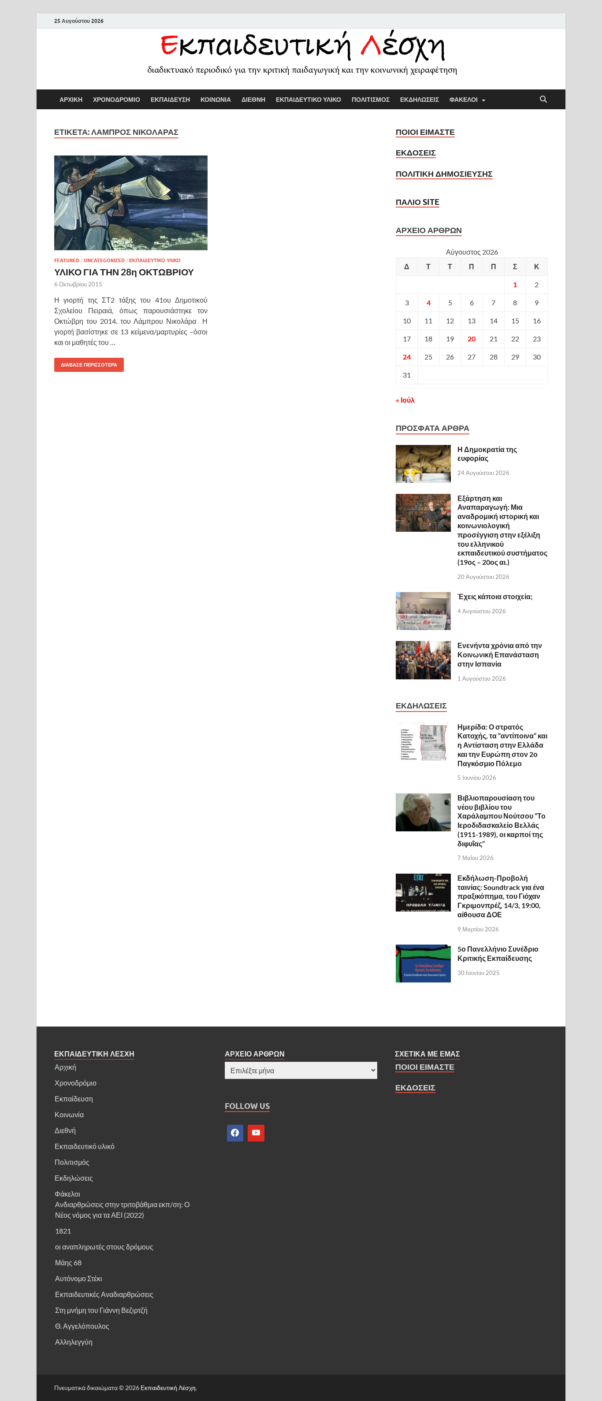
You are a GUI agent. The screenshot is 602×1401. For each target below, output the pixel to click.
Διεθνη (253, 99)
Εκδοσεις (416, 152)
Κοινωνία (69, 1114)
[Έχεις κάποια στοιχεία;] (423, 597)
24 (407, 356)
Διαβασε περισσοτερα (85, 363)
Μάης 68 (68, 1262)
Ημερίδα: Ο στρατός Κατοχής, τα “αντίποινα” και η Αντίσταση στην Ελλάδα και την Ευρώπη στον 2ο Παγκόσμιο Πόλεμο (502, 745)
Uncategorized (104, 260)
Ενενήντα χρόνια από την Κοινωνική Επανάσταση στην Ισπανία (499, 654)
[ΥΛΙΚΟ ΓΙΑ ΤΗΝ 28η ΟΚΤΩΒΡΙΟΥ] (131, 203)
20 (472, 338)
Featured (66, 260)
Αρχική (65, 1067)
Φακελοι (464, 99)
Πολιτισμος (371, 99)
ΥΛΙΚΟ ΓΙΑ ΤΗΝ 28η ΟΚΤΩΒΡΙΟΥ (124, 271)
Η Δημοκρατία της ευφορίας (487, 454)
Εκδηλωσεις (419, 99)
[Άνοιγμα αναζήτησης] (543, 99)
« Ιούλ (405, 400)
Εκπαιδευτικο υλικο (308, 99)
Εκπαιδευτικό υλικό (85, 1146)
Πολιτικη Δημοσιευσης (444, 173)
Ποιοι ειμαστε (425, 132)
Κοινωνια (216, 99)
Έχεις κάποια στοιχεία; (494, 596)
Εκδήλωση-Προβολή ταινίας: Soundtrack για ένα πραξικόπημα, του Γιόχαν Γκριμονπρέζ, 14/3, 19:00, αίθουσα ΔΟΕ (500, 896)
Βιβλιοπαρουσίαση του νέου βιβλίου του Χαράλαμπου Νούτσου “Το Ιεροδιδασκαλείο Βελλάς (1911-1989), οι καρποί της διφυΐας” (501, 820)
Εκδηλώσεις (74, 1178)
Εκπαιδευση (170, 99)
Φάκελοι (67, 1194)
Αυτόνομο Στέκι (78, 1278)
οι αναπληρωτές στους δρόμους (104, 1246)
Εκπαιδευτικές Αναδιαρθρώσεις (104, 1294)
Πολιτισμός (72, 1162)
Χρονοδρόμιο (76, 1083)
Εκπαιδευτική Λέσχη (168, 1387)
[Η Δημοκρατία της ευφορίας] (423, 450)
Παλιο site (417, 202)
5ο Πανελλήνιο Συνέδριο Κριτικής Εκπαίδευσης (498, 953)
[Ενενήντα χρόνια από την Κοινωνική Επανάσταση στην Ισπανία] (423, 646)
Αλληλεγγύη (74, 1342)
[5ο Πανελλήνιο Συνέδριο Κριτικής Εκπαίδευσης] (423, 949)
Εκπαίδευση (74, 1098)
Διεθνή (65, 1130)
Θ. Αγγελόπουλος (82, 1326)
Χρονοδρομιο (116, 99)
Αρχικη (70, 99)
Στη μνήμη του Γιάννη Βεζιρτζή (101, 1310)
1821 (63, 1231)
